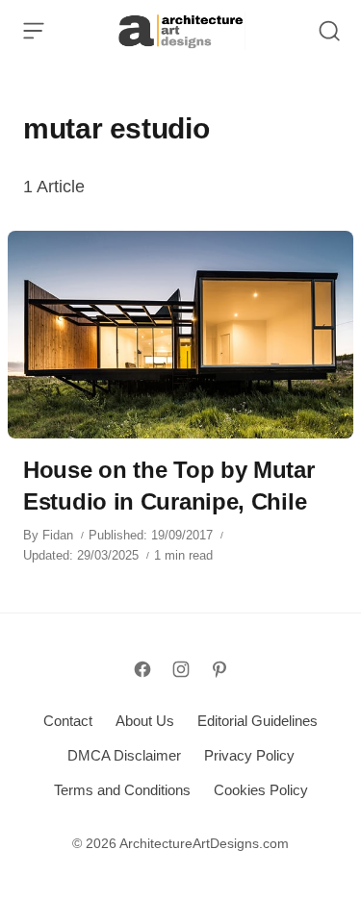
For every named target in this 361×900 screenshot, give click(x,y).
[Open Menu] (33, 31)
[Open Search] (329, 31)
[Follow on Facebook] (142, 669)
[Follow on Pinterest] (219, 669)
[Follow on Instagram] (181, 669)
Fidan (57, 535)
